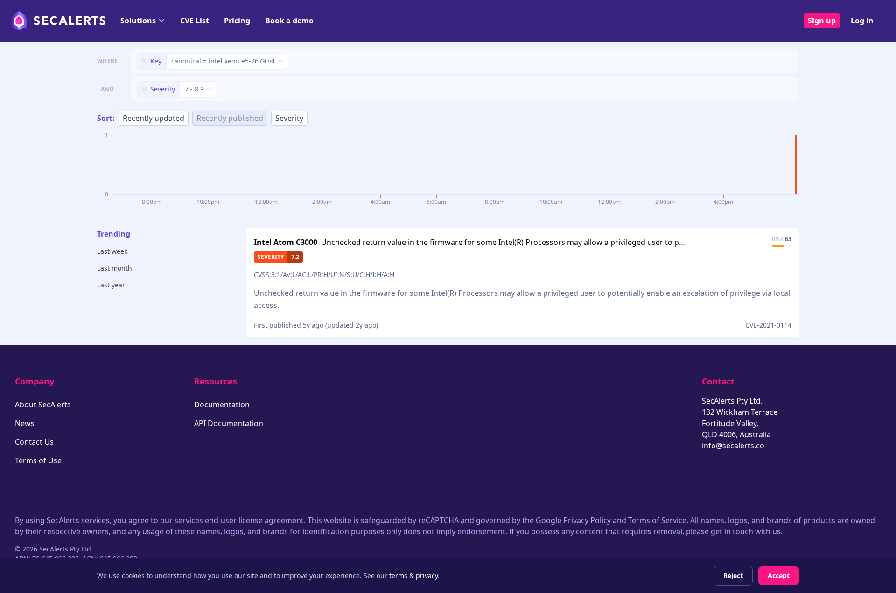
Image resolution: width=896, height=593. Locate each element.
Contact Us (34, 442)
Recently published (229, 118)
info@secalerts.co (733, 445)
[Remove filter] (144, 61)
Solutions (138, 20)
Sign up (822, 20)
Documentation (222, 404)
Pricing (237, 20)
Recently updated (153, 118)
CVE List (194, 20)
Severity (289, 118)
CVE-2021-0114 (768, 325)
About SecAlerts (43, 404)
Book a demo (289, 20)
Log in (862, 20)
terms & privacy (413, 575)
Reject (733, 575)
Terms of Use (38, 460)
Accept (779, 575)
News (25, 423)
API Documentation (228, 423)
